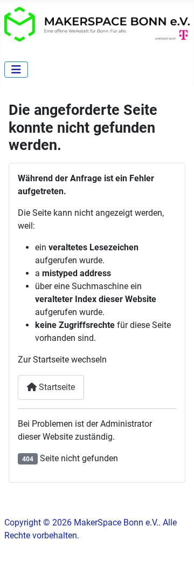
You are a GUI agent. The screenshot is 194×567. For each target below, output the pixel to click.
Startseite (56, 387)
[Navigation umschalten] (16, 70)
